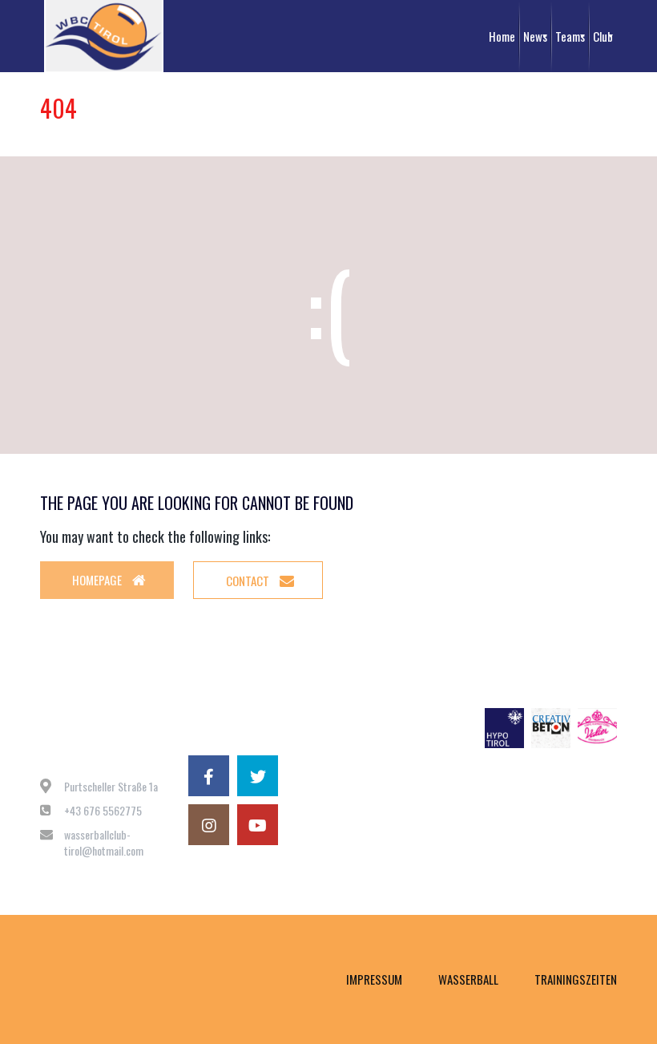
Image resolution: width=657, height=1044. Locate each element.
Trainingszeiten (575, 979)
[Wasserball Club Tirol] (103, 36)
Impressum (374, 979)
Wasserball (468, 979)
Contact (249, 580)
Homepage (98, 580)
